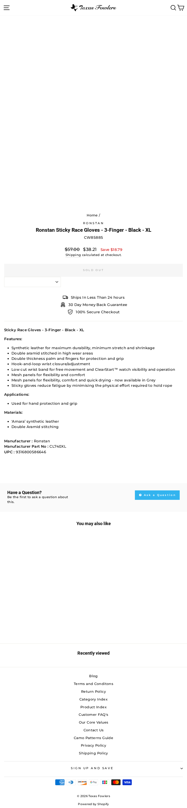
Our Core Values (93, 722)
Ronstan (93, 223)
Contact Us (94, 730)
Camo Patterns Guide (93, 738)
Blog (93, 676)
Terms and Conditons (93, 684)
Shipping (73, 255)
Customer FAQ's (93, 715)
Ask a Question (159, 495)
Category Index (93, 699)
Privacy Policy (93, 745)
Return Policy (93, 691)
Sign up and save (92, 768)
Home (92, 215)
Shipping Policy (93, 753)
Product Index (93, 707)
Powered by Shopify (93, 804)
